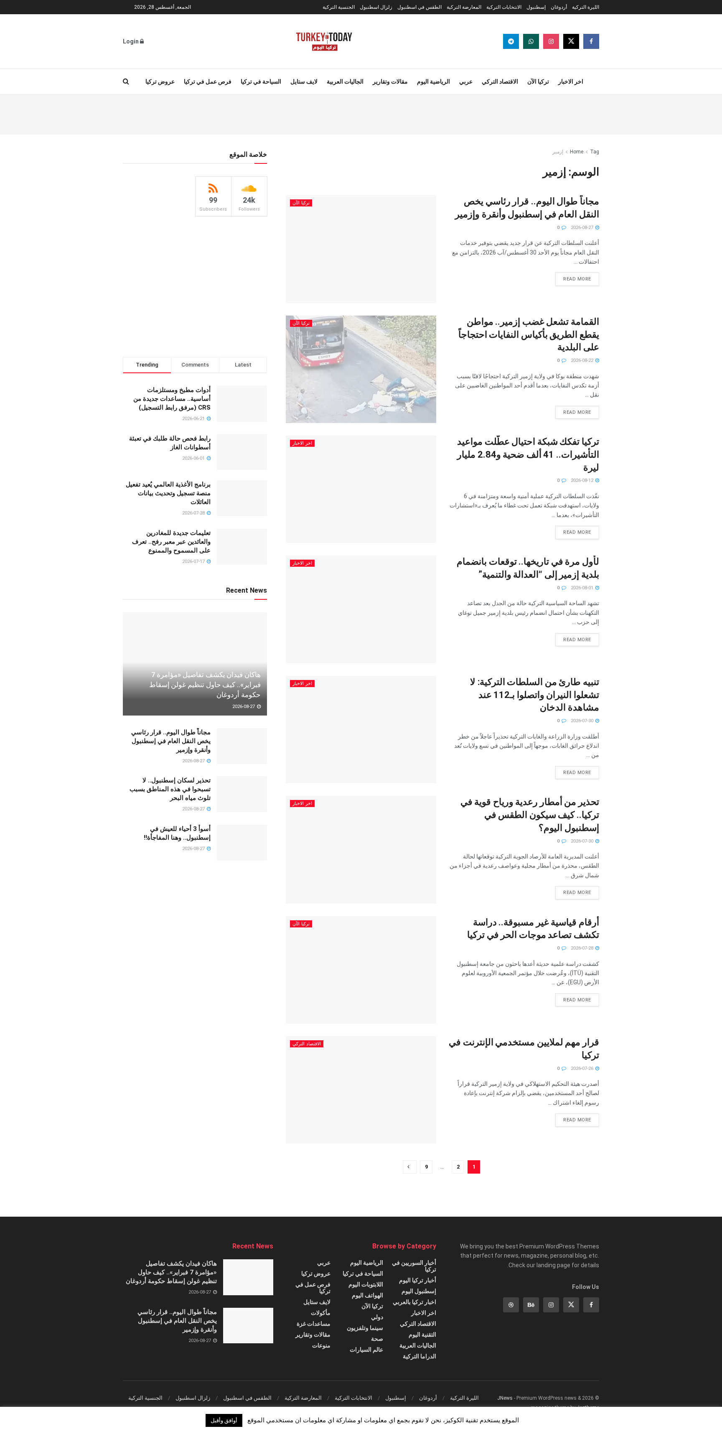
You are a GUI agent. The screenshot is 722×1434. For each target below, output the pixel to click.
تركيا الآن (538, 81)
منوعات (321, 1345)
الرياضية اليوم (433, 81)
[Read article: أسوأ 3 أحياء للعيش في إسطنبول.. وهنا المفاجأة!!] (242, 843)
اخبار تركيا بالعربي (414, 1302)
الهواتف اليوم (367, 1295)
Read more (573, 277)
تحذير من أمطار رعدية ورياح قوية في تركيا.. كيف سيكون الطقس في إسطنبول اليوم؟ (529, 815)
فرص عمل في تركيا (207, 81)
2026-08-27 (583, 227)
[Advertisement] (361, 113)
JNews (505, 1398)
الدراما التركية (419, 1356)
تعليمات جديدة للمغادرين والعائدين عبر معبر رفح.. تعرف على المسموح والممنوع (171, 541)
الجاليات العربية (345, 81)
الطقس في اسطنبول (419, 7)
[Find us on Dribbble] (511, 1304)
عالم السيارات (366, 1349)
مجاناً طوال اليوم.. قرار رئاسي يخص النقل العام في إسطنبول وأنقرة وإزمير (171, 741)
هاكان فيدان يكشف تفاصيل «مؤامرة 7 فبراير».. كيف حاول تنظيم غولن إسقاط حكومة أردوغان (205, 684)
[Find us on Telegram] (511, 41)
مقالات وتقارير (390, 81)
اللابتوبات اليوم (365, 1284)
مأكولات (320, 1312)
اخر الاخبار (570, 81)
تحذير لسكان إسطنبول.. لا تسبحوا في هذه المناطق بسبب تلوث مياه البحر (170, 789)
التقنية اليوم (422, 1334)
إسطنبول (536, 7)
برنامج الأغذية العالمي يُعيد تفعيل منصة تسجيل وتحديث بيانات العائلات (168, 493)
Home (576, 152)
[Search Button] (126, 81)
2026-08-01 (583, 588)
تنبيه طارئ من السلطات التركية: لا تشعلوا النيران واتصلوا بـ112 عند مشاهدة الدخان (534, 695)
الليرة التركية (585, 7)
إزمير (557, 152)
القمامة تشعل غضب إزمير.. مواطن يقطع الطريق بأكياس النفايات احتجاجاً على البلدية (528, 334)
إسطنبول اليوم (419, 1291)
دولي (377, 1317)
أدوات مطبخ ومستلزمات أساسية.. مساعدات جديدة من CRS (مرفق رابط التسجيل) (172, 398)
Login (131, 41)
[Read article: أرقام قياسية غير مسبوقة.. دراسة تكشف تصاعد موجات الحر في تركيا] (361, 970)
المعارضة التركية (464, 7)
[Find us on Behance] (531, 1304)
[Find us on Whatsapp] (531, 41)
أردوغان (559, 7)
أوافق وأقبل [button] (224, 1420)
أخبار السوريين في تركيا (414, 1266)
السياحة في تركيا (261, 81)
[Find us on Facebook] (591, 41)
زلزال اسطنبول (376, 7)
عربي (466, 81)
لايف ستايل (304, 81)
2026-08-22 (583, 360)
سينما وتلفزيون (365, 1327)
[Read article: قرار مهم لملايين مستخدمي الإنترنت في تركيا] (361, 1090)
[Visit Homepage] (324, 41)
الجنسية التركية (339, 7)
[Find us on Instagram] (551, 41)
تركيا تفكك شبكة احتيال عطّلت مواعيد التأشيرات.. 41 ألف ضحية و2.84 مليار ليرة (528, 454)
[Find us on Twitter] (571, 41)
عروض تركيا (160, 81)
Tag (594, 152)
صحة (377, 1338)
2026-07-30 (583, 720)
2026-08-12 (583, 480)
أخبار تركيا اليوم (417, 1280)
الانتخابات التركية (503, 7)
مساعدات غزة (313, 1323)
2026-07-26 (583, 1068)
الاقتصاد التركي (500, 81)
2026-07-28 (583, 948)
